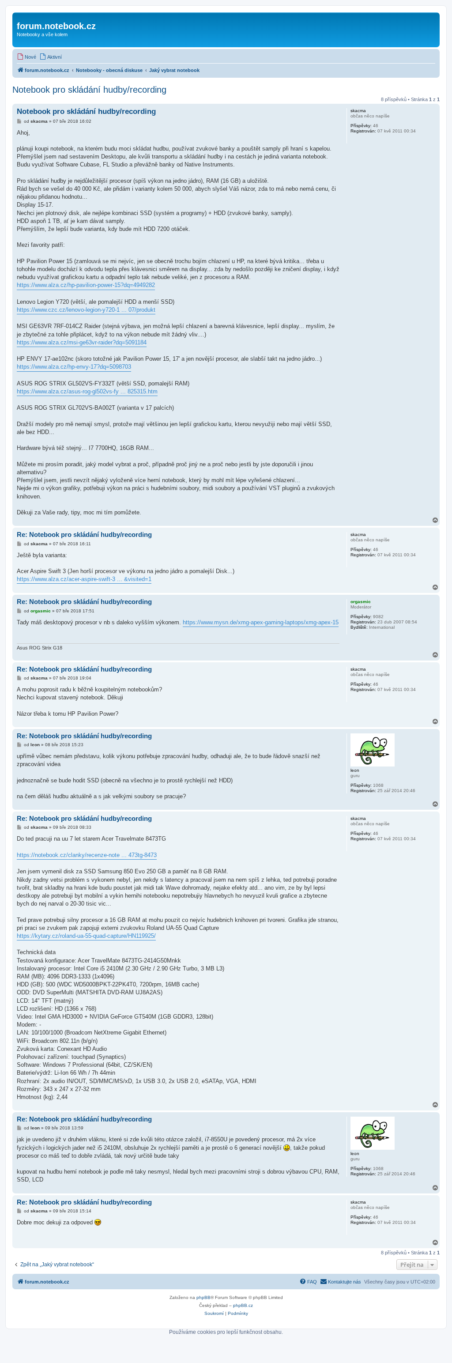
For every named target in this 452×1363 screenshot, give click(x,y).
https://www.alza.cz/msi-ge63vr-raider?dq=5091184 (82, 342)
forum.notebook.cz (56, 26)
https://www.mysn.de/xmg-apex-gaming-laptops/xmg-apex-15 (261, 622)
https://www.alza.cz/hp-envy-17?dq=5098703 (74, 366)
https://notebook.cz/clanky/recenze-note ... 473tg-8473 (87, 855)
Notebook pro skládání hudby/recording (89, 89)
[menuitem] (26, 57)
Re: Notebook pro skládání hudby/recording (84, 534)
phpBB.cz (243, 1305)
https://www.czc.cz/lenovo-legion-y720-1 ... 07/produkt (86, 309)
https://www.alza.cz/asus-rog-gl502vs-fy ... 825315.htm (87, 391)
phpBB (203, 1297)
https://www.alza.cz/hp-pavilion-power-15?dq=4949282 (86, 285)
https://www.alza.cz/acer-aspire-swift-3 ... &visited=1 (84, 579)
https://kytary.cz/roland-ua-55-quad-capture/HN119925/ (86, 936)
